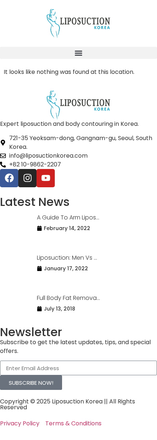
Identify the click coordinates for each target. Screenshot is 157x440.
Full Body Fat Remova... (68, 298)
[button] (78, 53)
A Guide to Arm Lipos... (68, 217)
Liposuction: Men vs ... (67, 257)
